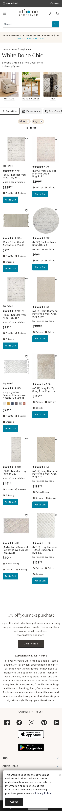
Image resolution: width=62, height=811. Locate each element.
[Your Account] (51, 14)
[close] (60, 775)
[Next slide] (56, 87)
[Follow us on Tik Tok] (18, 722)
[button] (28, 13)
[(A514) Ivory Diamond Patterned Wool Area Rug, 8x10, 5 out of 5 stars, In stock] (46, 289)
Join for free (31, 643)
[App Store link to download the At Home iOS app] (31, 734)
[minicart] (57, 14)
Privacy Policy (43, 793)
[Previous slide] (5, 87)
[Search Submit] (55, 24)
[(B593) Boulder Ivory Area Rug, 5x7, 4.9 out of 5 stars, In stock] (16, 289)
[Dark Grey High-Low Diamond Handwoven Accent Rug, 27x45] (17, 403)
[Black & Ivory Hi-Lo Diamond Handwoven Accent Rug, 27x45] (20, 403)
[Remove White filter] (28, 121)
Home (5, 49)
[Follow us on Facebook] (6, 722)
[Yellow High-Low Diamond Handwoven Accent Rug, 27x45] (9, 403)
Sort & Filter (11, 111)
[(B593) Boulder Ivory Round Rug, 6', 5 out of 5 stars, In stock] (46, 220)
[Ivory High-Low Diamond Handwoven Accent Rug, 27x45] (5, 403)
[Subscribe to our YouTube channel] (56, 722)
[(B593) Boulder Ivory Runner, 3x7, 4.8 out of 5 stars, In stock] (16, 449)
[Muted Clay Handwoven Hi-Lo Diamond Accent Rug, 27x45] (24, 403)
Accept (14, 801)
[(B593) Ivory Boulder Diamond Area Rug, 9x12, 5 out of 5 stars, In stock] (46, 149)
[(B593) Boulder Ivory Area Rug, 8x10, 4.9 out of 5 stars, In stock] (16, 149)
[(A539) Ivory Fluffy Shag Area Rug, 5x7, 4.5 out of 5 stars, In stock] (46, 366)
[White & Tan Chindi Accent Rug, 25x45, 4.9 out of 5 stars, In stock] (16, 220)
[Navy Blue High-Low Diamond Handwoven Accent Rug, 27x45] (13, 403)
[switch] (26, 139)
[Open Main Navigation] (4, 13)
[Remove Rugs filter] (41, 121)
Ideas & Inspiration (21, 49)
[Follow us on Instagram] (31, 722)
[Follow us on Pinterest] (43, 722)
